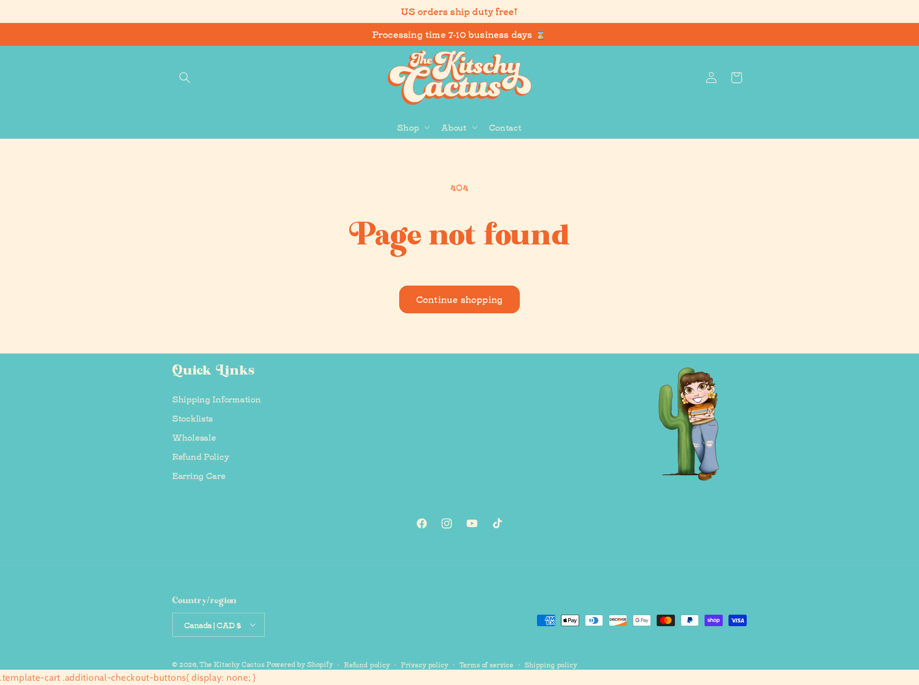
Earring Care (199, 475)
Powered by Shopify (300, 663)
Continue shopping (459, 299)
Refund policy (367, 663)
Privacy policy (424, 663)
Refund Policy (200, 456)
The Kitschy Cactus (232, 663)
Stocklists (192, 417)
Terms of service (487, 663)
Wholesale (194, 436)
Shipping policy (551, 663)
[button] (185, 77)
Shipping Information (216, 398)
